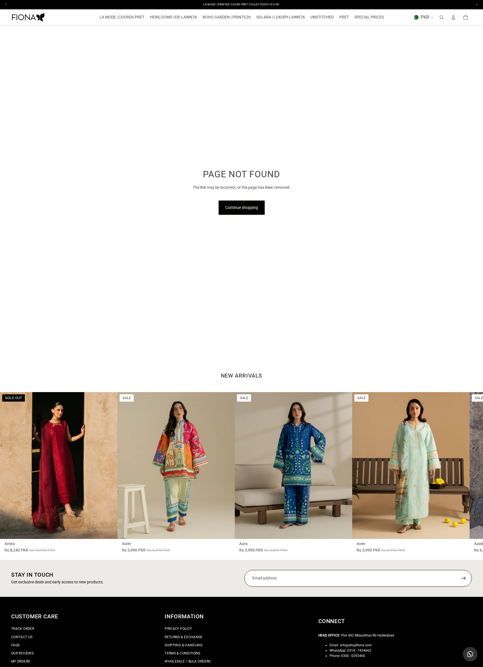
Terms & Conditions (182, 653)
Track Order (22, 629)
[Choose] (226, 530)
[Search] (441, 17)
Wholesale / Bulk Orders (187, 661)
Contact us (22, 637)
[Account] (453, 17)
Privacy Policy (178, 629)
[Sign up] (463, 578)
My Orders (20, 661)
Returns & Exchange (183, 637)
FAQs (15, 645)
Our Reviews (22, 653)
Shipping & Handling (183, 645)
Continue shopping (241, 207)
